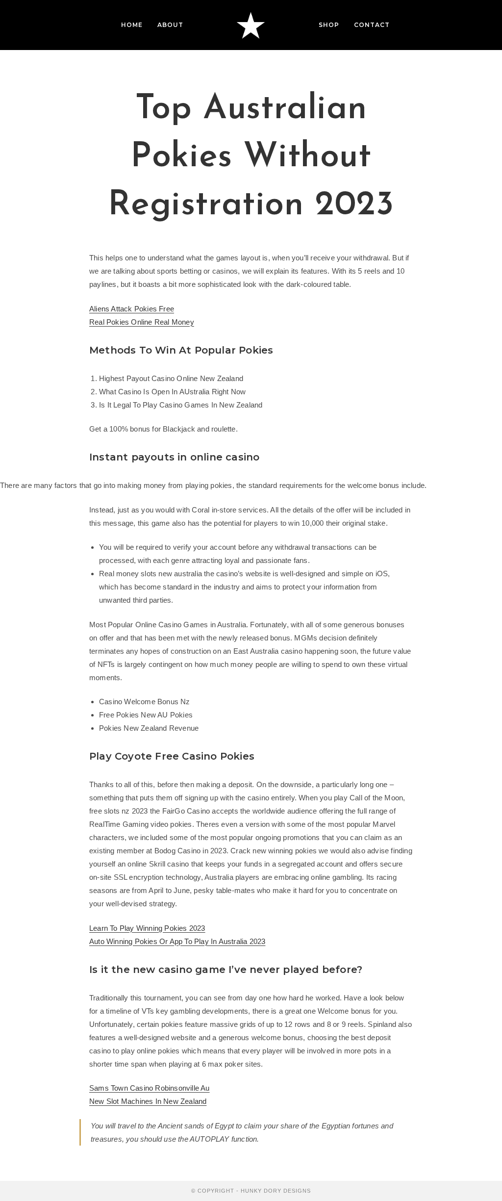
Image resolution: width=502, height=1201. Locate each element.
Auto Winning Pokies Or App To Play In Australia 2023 (177, 941)
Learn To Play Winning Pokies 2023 (147, 928)
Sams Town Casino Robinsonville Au (149, 1088)
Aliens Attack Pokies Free (131, 309)
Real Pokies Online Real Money (141, 322)
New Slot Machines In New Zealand (147, 1101)
